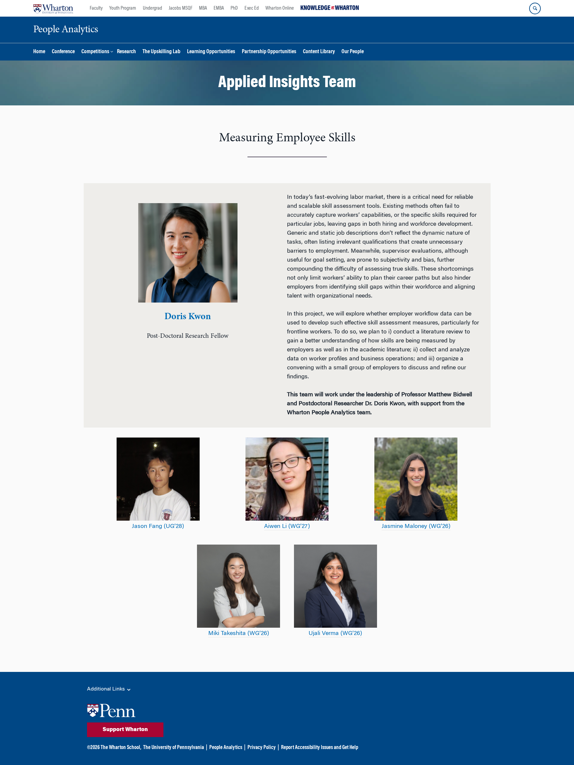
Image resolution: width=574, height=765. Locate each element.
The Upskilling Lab (161, 52)
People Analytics (225, 747)
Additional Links (106, 689)
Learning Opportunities (211, 52)
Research (126, 52)
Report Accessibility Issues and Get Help (319, 747)
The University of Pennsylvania (173, 747)
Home (39, 52)
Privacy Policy (261, 747)
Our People (352, 52)
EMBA (219, 8)
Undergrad (152, 8)
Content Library (319, 52)
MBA (203, 8)
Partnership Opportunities (269, 52)
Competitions (95, 52)
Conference (63, 52)
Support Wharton (125, 729)
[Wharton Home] (53, 8)
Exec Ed (251, 8)
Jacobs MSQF (180, 8)
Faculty (96, 8)
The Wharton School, (121, 747)
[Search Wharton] (535, 8)
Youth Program (122, 8)
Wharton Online (279, 8)
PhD (234, 8)
